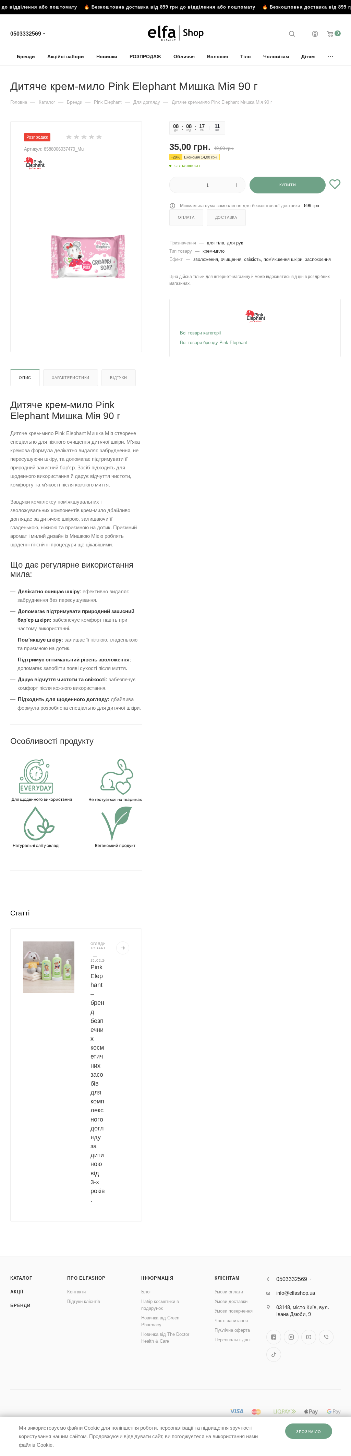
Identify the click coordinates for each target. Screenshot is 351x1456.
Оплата (186, 217)
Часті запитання (231, 1320)
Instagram (291, 1337)
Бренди (20, 1305)
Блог (146, 1291)
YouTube (308, 1337)
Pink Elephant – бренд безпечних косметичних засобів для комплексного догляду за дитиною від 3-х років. (97, 1083)
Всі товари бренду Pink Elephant (213, 342)
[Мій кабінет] (315, 34)
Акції (17, 1291)
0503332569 (25, 34)
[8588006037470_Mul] (87, 256)
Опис (25, 378)
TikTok (273, 1354)
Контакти (76, 1291)
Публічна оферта (232, 1330)
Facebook (273, 1337)
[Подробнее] (122, 947)
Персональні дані (233, 1339)
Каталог (21, 1278)
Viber (326, 1337)
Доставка (226, 217)
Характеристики (70, 378)
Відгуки (118, 378)
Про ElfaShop (86, 1278)
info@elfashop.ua (295, 1293)
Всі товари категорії (200, 332)
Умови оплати (229, 1291)
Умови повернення (234, 1311)
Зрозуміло (308, 1432)
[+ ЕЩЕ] (330, 56)
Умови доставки (231, 1301)
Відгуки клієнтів (83, 1301)
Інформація (157, 1278)
